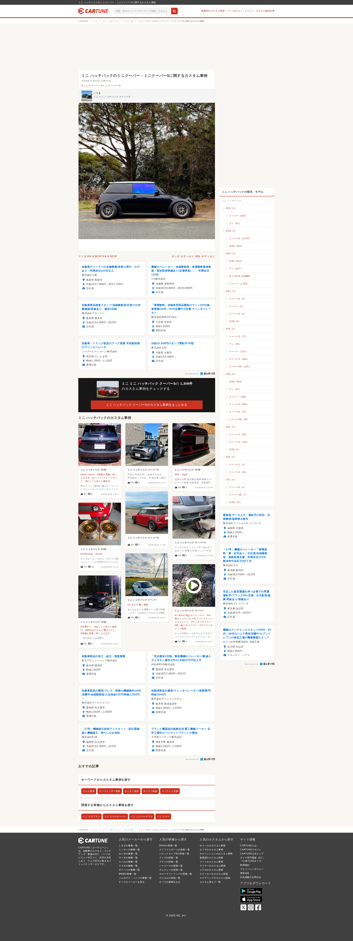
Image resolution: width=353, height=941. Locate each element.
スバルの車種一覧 (128, 861)
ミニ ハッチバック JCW (93, 469)
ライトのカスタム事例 (211, 861)
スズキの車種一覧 (128, 866)
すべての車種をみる (169, 882)
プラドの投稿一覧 (168, 861)
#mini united (88, 474)
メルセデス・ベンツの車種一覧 (135, 878)
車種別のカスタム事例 (213, 11)
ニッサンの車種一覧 (129, 849)
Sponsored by (192, 374)
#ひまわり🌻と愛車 (138, 604)
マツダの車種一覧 (128, 857)
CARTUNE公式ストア (252, 853)
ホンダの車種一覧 (128, 853)
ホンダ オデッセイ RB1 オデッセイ (193, 256)
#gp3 (185, 474)
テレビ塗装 (89, 791)
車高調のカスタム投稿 (211, 857)
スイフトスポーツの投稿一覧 (174, 849)
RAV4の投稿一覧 (168, 845)
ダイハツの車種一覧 (129, 870)
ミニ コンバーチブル (142, 816)
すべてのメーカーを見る (132, 882)
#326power (87, 554)
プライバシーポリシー (252, 869)
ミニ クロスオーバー (115, 816)
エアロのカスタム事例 (211, 870)
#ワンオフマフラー (201, 622)
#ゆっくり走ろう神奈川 (97, 481)
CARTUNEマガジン (250, 849)
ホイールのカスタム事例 (213, 845)
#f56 (177, 474)
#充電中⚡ (86, 626)
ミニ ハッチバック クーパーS (143, 469)
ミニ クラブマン (91, 816)
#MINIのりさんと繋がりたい (100, 630)
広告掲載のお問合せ (250, 877)
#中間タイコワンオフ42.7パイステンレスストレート (194, 618)
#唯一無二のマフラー (186, 625)
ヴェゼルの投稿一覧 (169, 878)
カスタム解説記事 (265, 11)
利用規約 (244, 865)
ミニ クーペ (163, 816)
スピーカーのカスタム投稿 (214, 874)
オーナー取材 (150, 791)
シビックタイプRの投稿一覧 (174, 853)
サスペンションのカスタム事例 (216, 853)
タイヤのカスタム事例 (211, 849)
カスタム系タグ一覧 (210, 882)
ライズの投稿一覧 (168, 857)
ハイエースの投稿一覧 (171, 866)
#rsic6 (99, 554)
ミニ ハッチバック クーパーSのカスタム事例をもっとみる (146, 404)
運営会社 (244, 873)
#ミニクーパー (90, 85)
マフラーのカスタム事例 (213, 866)
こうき (97, 93)
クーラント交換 (170, 791)
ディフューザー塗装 (109, 791)
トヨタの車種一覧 (128, 845)
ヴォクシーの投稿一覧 (171, 870)
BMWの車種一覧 (127, 874)
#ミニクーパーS (111, 85)
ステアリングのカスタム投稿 (215, 878)
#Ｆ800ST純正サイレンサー (190, 615)
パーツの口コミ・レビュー (240, 11)
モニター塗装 (132, 791)
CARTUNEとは (248, 845)
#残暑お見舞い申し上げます (95, 633)
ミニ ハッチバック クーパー (142, 600)
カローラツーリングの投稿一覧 (175, 874)
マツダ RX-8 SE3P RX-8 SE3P (97, 256)
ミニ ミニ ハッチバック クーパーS (112, 96)
